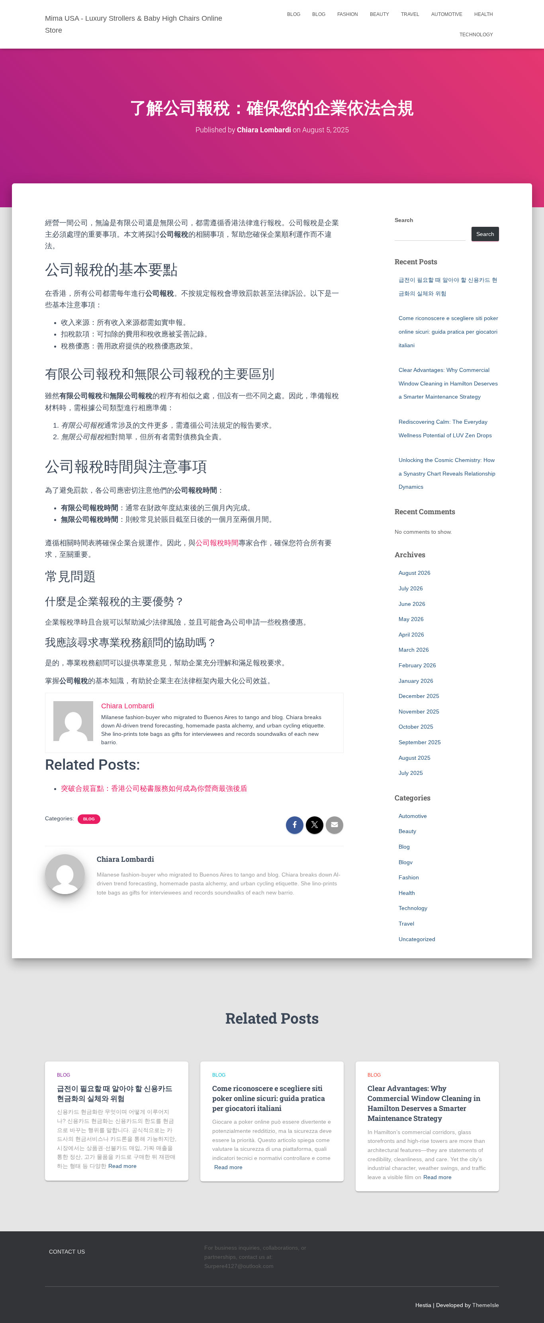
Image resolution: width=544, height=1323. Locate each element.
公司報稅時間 (217, 543)
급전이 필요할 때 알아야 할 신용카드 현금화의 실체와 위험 (114, 1093)
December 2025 (419, 696)
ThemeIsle (485, 1305)
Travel (410, 14)
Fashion (347, 14)
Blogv (406, 862)
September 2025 (420, 742)
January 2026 (416, 681)
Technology (476, 34)
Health (483, 14)
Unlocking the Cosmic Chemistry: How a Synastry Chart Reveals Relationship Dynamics (447, 473)
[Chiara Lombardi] (65, 873)
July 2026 (411, 588)
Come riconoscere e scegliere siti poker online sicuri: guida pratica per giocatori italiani (448, 331)
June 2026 (412, 604)
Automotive (446, 14)
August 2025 (415, 758)
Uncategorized (417, 939)
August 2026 (415, 573)
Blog (293, 14)
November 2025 (419, 711)
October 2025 (416, 726)
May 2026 (411, 619)
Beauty (379, 14)
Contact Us (67, 1251)
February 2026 (417, 665)
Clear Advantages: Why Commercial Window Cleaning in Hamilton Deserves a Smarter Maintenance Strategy (448, 383)
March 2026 (414, 650)
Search (404, 220)
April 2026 (411, 634)
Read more (122, 1166)
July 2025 (411, 773)
